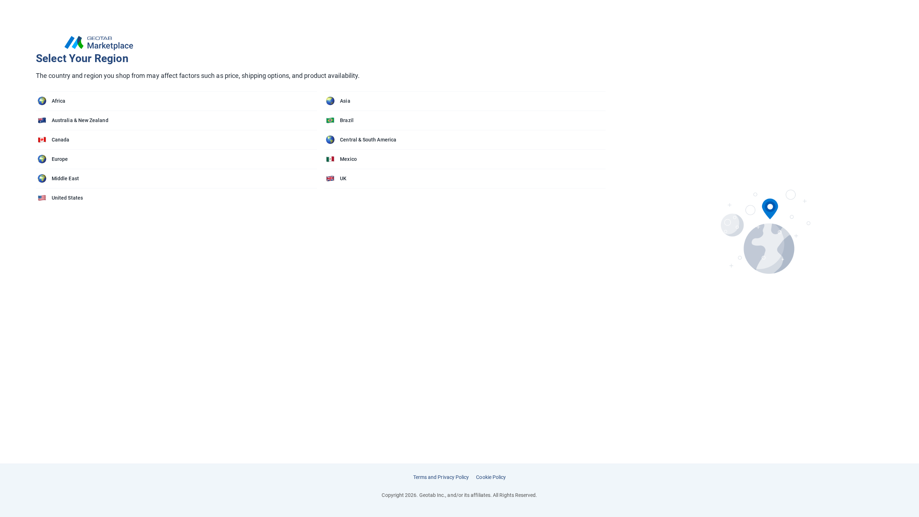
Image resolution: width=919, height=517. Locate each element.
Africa (58, 101)
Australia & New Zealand (80, 120)
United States (67, 198)
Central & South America (368, 140)
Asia (345, 101)
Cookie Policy (491, 477)
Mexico (348, 159)
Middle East (65, 178)
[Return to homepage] (324, 43)
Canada (60, 140)
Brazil (346, 120)
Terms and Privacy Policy (441, 477)
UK (343, 178)
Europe (60, 159)
